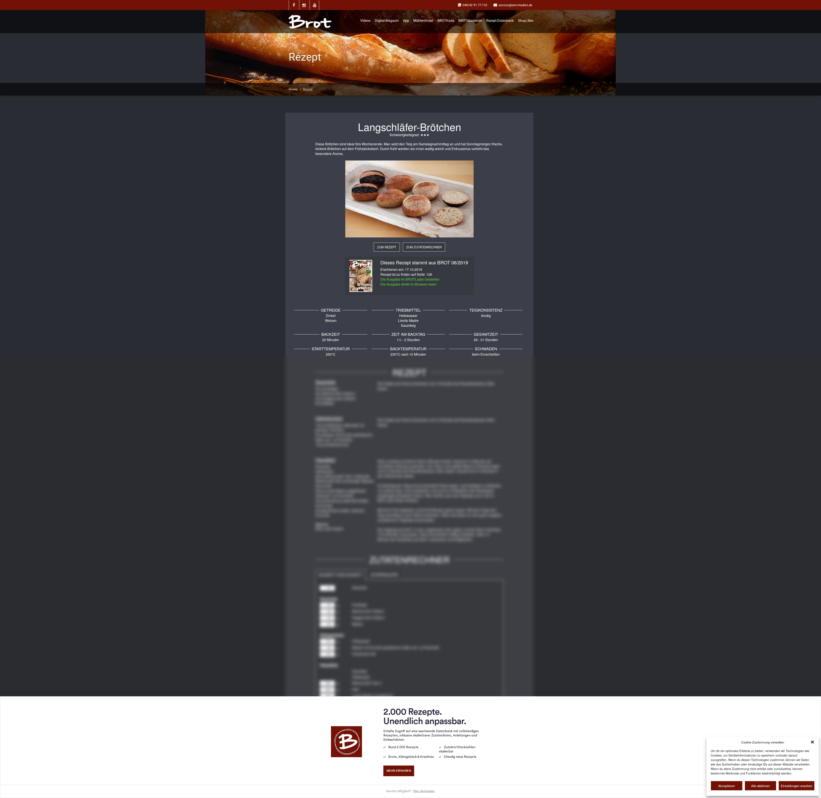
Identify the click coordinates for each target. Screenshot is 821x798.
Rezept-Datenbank (500, 21)
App (406, 21)
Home (293, 89)
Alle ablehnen (760, 785)
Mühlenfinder (423, 21)
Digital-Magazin (387, 21)
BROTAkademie (470, 21)
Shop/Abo (525, 21)
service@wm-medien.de (515, 5)
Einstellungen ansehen (796, 785)
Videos (365, 21)
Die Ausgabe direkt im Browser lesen (408, 284)
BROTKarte (445, 21)
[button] (812, 742)
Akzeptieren (726, 785)
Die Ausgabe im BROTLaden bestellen (409, 279)
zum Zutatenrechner (424, 247)
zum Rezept (386, 247)
